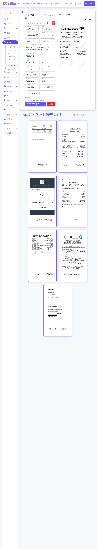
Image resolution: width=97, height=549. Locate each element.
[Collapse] (16, 42)
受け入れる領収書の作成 (37, 100)
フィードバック (67, 3)
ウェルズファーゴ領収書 (12, 59)
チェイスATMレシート (12, 63)
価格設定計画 (42, 3)
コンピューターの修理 (12, 53)
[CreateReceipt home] (9, 4)
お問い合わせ (54, 3)
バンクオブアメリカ (12, 66)
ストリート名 (30, 53)
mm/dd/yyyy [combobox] (31, 29)
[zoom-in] (86, 19)
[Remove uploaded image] (53, 23)
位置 (28, 60)
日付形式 (29, 26)
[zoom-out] (90, 19)
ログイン (80, 3)
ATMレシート (12, 56)
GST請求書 (11, 47)
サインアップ (89, 3)
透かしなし (30, 97)
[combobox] (37, 93)
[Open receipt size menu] (44, 104)
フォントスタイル (46, 26)
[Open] (53, 93)
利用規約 (36, 100)
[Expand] (16, 23)
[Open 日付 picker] (37, 35)
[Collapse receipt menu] (16, 13)
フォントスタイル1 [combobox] (47, 29)
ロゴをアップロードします (36, 23)
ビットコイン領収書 (12, 69)
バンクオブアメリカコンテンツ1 (35, 45)
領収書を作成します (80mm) (34, 104)
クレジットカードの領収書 (12, 50)
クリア (51, 104)
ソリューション (28, 3)
